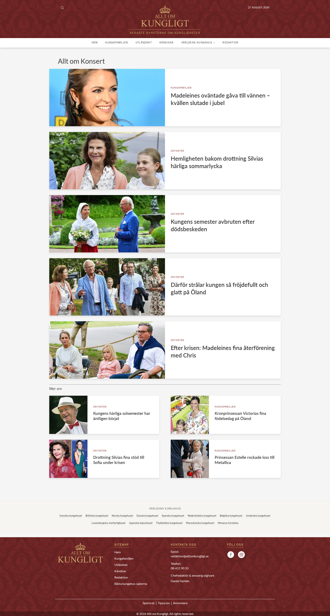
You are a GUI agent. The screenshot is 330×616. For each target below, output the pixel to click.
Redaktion (230, 43)
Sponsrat (148, 603)
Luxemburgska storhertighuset (108, 522)
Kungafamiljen (116, 43)
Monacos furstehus (228, 522)
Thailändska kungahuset (169, 522)
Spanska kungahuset (173, 515)
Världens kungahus (196, 43)
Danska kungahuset (147, 515)
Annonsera (180, 603)
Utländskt (144, 43)
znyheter (177, 151)
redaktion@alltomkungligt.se (190, 556)
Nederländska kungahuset (202, 515)
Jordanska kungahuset (258, 515)
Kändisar (166, 43)
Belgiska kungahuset (231, 515)
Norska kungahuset (122, 515)
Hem (95, 43)
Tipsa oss (164, 603)
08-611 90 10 (179, 568)
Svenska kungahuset (71, 515)
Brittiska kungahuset (97, 515)
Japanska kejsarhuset (141, 522)
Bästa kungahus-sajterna (130, 583)
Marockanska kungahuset (200, 522)
